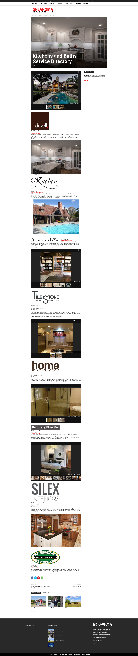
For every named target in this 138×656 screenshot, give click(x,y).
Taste (60, 3)
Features (52, 3)
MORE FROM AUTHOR (47, 592)
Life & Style (43, 3)
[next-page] (34, 611)
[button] (105, 4)
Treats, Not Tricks (76, 586)
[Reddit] (99, 1)
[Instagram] (92, 1)
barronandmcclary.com (66, 240)
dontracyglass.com (35, 433)
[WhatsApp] (42, 577)
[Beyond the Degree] (38, 601)
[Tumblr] (101, 1)
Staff (34, 65)
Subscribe (41, 1)
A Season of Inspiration (61, 645)
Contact (73, 1)
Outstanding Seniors (52, 607)
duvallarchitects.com (35, 133)
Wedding (78, 3)
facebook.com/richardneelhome (38, 378)
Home (32, 15)
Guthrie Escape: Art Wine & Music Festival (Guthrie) (40, 587)
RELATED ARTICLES (35, 592)
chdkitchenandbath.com (36, 567)
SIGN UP (86, 80)
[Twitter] (104, 1)
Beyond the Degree (35, 607)
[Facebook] (90, 1)
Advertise (58, 1)
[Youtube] (106, 1)
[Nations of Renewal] (73, 601)
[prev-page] (31, 611)
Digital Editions (52, 1)
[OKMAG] (102, 624)
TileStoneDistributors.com (37, 311)
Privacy (69, 1)
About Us (46, 1)
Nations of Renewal (69, 607)
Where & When (69, 3)
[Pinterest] (97, 1)
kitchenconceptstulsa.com (37, 192)
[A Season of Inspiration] (51, 645)
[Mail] (94, 1)
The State (34, 3)
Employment (64, 1)
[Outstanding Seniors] (55, 601)
